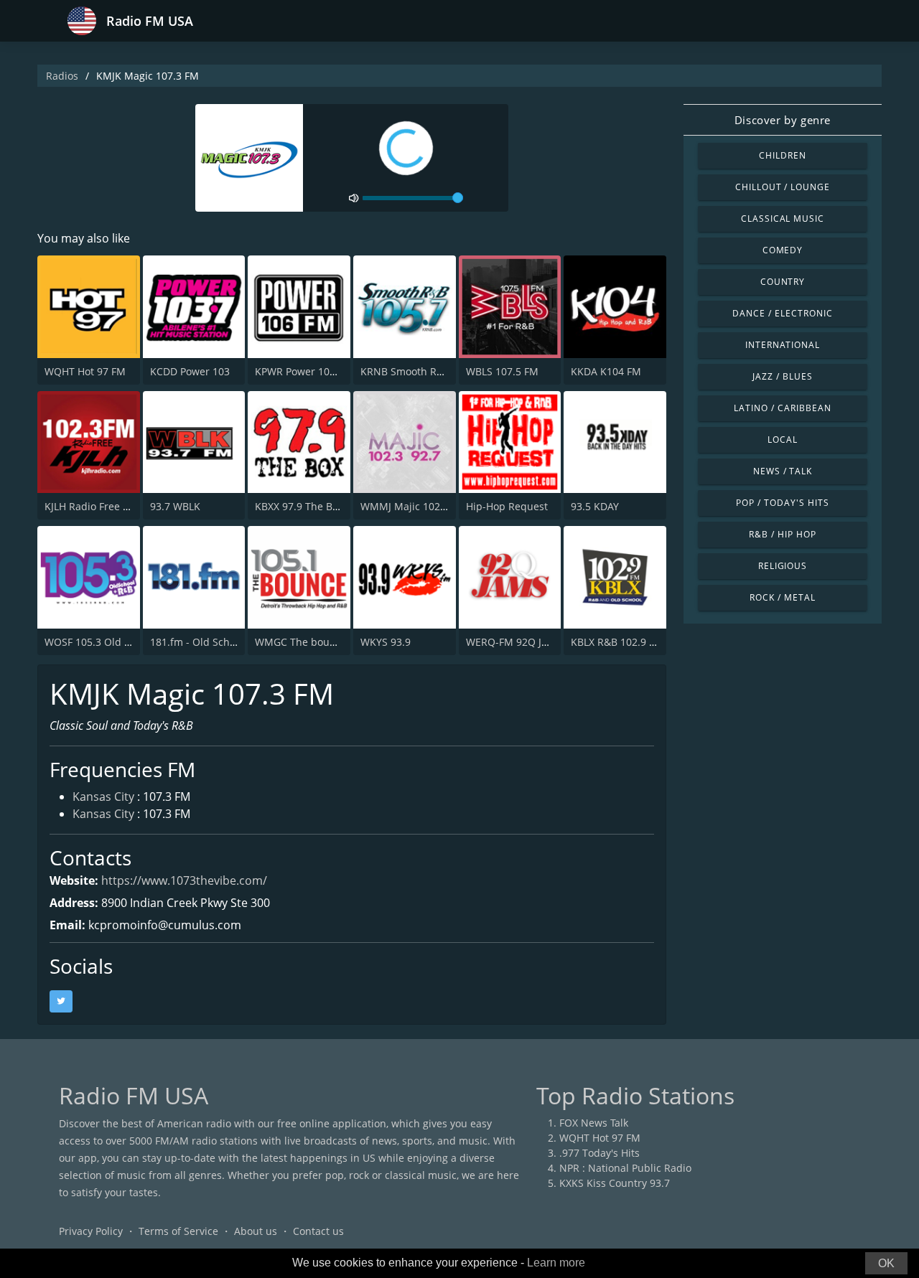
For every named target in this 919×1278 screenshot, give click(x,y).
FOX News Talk (593, 1122)
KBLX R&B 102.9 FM (617, 642)
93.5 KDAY (595, 506)
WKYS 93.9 (385, 642)
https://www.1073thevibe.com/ (184, 880)
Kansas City (103, 796)
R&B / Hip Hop (782, 534)
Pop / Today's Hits (782, 503)
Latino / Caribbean (782, 408)
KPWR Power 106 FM (304, 371)
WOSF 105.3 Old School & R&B (117, 642)
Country (783, 282)
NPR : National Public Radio (625, 1168)
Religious (783, 566)
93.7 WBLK (175, 506)
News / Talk (783, 471)
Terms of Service (178, 1231)
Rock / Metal (783, 597)
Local (783, 439)
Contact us (318, 1231)
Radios (62, 76)
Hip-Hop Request (507, 506)
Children (782, 155)
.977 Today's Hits (599, 1153)
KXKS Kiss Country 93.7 (614, 1183)
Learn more (556, 1262)
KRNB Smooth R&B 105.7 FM (428, 371)
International (782, 345)
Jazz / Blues (782, 376)
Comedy (782, 250)
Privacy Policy (91, 1231)
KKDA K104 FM (606, 371)
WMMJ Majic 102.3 (404, 506)
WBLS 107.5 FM (502, 371)
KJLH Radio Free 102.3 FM (105, 506)
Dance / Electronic (782, 313)
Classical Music (782, 218)
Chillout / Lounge (782, 187)
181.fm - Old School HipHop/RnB (228, 642)
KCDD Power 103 (190, 371)
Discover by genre (782, 120)
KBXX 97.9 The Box (299, 506)
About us (255, 1231)
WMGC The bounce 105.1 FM (324, 642)
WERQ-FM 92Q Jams (513, 642)
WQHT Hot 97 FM (85, 371)
